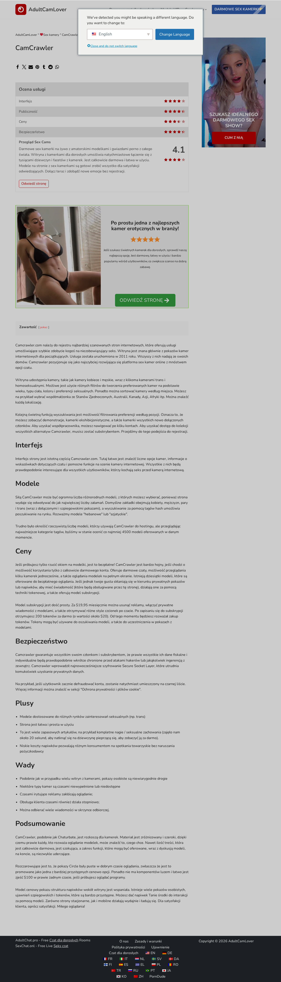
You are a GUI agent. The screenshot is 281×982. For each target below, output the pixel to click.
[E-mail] (31, 67)
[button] (206, 9)
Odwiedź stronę (33, 183)
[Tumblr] (44, 67)
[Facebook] (17, 67)
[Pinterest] (37, 67)
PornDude (158, 976)
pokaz (43, 327)
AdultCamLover (26, 35)
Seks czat (61, 946)
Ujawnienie (160, 947)
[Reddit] (50, 67)
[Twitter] (24, 67)
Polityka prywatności (128, 947)
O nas (124, 941)
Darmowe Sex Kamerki (236, 9)
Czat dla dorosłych (63, 940)
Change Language (174, 34)
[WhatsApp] (57, 67)
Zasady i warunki (148, 941)
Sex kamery (51, 35)
